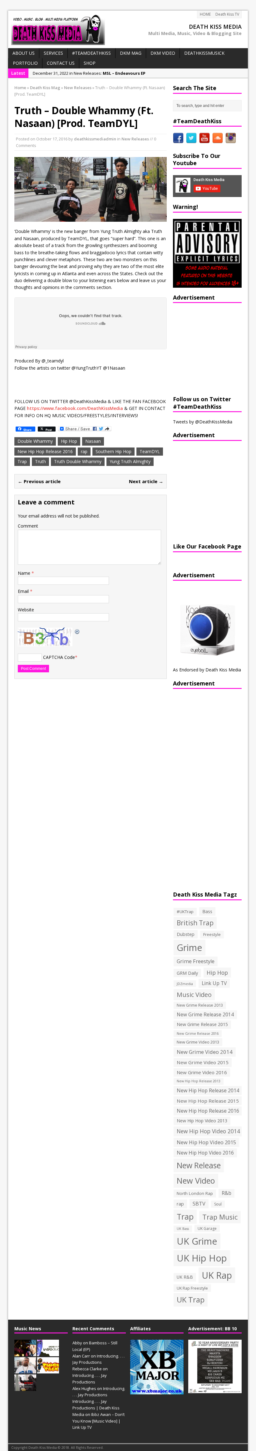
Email (24, 591)
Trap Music (220, 1216)
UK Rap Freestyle (192, 1288)
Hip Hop (69, 441)
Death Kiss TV (227, 14)
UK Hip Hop (202, 1258)
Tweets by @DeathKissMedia (202, 422)
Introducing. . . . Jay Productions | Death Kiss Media (96, 1407)
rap (84, 451)
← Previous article (39, 481)
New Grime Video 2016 (202, 1072)
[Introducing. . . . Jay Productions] (25, 1353)
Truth (40, 461)
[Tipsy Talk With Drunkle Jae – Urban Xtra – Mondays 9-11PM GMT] (48, 1370)
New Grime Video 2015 (203, 1062)
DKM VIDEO (162, 53)
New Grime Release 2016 (198, 1033)
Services (53, 53)
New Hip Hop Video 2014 (208, 1131)
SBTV (199, 1203)
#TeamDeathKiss (91, 53)
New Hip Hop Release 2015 (208, 1101)
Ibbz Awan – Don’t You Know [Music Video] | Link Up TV (98, 1421)
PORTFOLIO (25, 63)
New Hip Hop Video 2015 (206, 1142)
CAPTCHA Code (59, 657)
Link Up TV (214, 983)
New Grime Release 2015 (202, 1024)
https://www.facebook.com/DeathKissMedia (75, 408)
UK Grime (197, 1241)
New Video (196, 1180)
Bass (207, 911)
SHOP (90, 63)
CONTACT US (61, 63)
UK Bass (183, 1228)
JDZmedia (185, 983)
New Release (199, 1165)
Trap (22, 461)
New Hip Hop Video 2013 (202, 1121)
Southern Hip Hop (113, 451)
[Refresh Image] (77, 631)
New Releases (135, 139)
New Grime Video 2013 (198, 1042)
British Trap (195, 922)
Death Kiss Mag (45, 87)
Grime (189, 947)
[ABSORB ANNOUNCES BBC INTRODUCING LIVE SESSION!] (48, 1353)
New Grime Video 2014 (205, 1051)
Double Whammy (35, 441)
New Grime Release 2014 (205, 1014)
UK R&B (185, 1277)
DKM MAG (130, 53)
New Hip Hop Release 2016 (45, 451)
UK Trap (190, 1299)
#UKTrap (185, 911)
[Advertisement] (212, 348)
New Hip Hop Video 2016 (205, 1152)
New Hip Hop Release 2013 (198, 1081)
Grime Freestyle (195, 961)
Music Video (194, 994)
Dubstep (185, 934)
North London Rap (195, 1193)
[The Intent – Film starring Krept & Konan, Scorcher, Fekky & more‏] (25, 1387)
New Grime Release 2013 (200, 1005)
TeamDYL (150, 451)
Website (26, 610)
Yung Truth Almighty (130, 461)
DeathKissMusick (204, 53)
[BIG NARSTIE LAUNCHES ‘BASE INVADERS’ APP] (25, 1370)
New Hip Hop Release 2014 (208, 1090)
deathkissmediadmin (95, 139)
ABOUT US (23, 53)
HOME (205, 14)
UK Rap (217, 1275)
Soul (218, 1204)
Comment (28, 526)
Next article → (146, 481)
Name (25, 573)
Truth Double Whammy (77, 461)
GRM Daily (187, 973)
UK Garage (207, 1228)
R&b (226, 1193)
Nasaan (93, 441)
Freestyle (212, 934)
